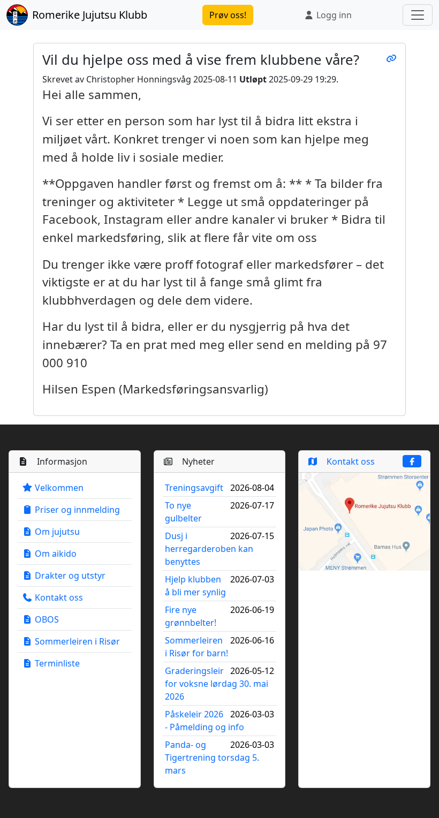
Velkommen (58, 488)
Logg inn (333, 15)
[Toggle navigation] (418, 15)
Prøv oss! (227, 15)
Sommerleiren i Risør (76, 641)
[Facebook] (412, 461)
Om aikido (55, 553)
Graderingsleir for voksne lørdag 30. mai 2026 (216, 683)
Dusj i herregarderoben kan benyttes (209, 548)
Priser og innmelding (76, 510)
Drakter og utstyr (69, 575)
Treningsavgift (194, 488)
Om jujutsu (56, 531)
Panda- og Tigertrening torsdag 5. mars (212, 757)
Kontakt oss (58, 597)
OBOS (46, 619)
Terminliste (56, 663)
